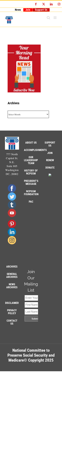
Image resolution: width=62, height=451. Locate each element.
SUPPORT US (50, 144)
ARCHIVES (12, 266)
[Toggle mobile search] (48, 17)
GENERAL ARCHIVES (12, 275)
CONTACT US (12, 322)
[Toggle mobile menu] (55, 17)
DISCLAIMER (12, 303)
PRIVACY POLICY (12, 312)
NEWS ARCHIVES (12, 286)
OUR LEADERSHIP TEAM (31, 160)
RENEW (50, 160)
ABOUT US (31, 142)
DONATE (50, 167)
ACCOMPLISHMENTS (35, 150)
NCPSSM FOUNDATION (31, 193)
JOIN (50, 153)
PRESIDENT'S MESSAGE (31, 182)
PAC (31, 201)
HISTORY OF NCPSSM (31, 172)
